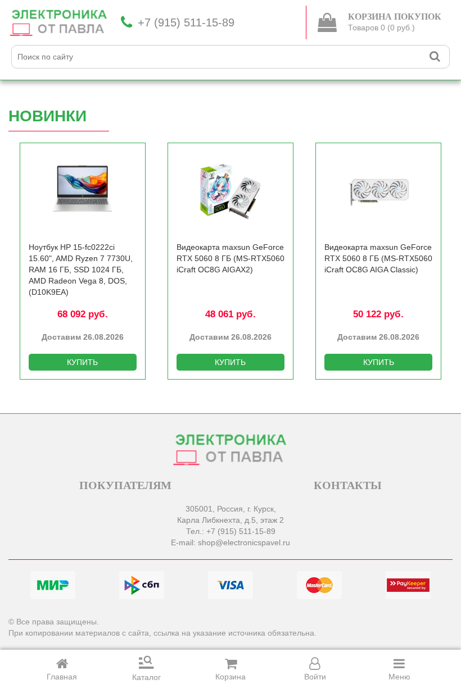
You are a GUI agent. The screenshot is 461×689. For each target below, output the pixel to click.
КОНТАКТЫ (348, 485)
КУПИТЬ (82, 362)
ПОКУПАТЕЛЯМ (125, 485)
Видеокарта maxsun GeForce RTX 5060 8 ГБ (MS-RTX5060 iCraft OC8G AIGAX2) (230, 258)
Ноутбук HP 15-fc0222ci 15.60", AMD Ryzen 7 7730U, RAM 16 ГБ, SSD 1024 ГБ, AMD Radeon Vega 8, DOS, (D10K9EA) (81, 269)
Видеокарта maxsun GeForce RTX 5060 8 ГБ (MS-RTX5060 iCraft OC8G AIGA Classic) (378, 258)
